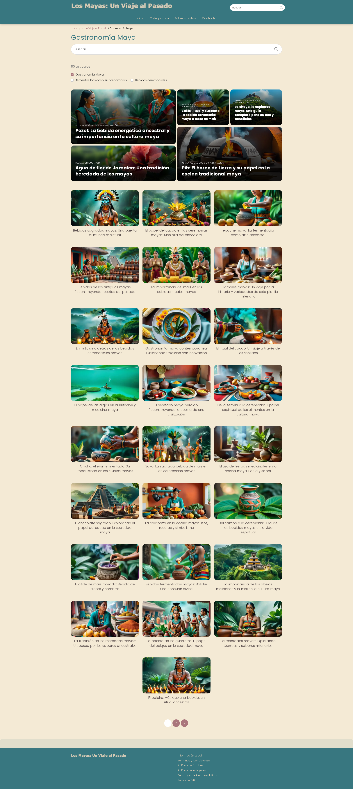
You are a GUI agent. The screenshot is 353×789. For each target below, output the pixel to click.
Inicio (140, 18)
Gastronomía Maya (90, 74)
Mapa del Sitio (187, 780)
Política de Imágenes (192, 770)
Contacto (209, 18)
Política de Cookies (190, 765)
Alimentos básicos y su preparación (101, 80)
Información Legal (190, 755)
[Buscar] (281, 7)
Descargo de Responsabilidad (198, 775)
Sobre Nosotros (185, 18)
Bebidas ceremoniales (151, 80)
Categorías (158, 18)
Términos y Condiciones (194, 760)
